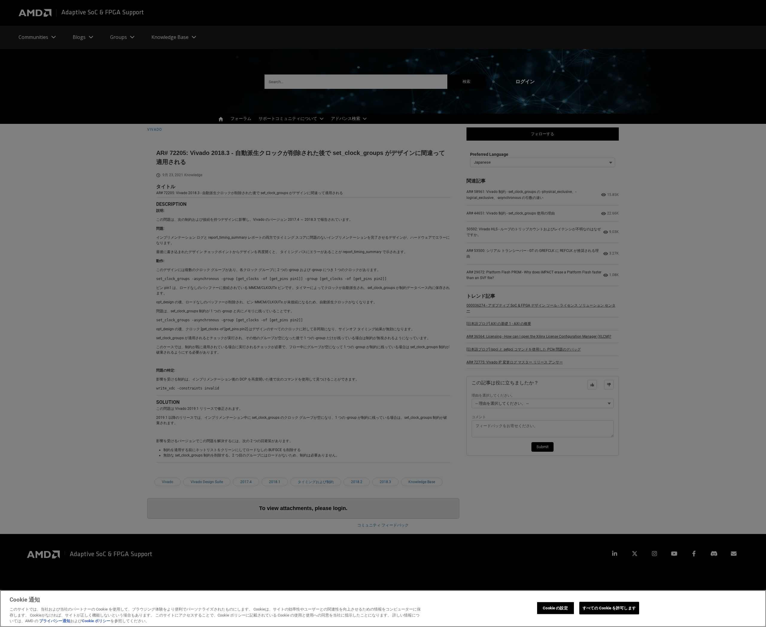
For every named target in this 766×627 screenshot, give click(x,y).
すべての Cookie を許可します (609, 608)
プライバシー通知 (54, 621)
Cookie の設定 (555, 608)
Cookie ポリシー (96, 621)
